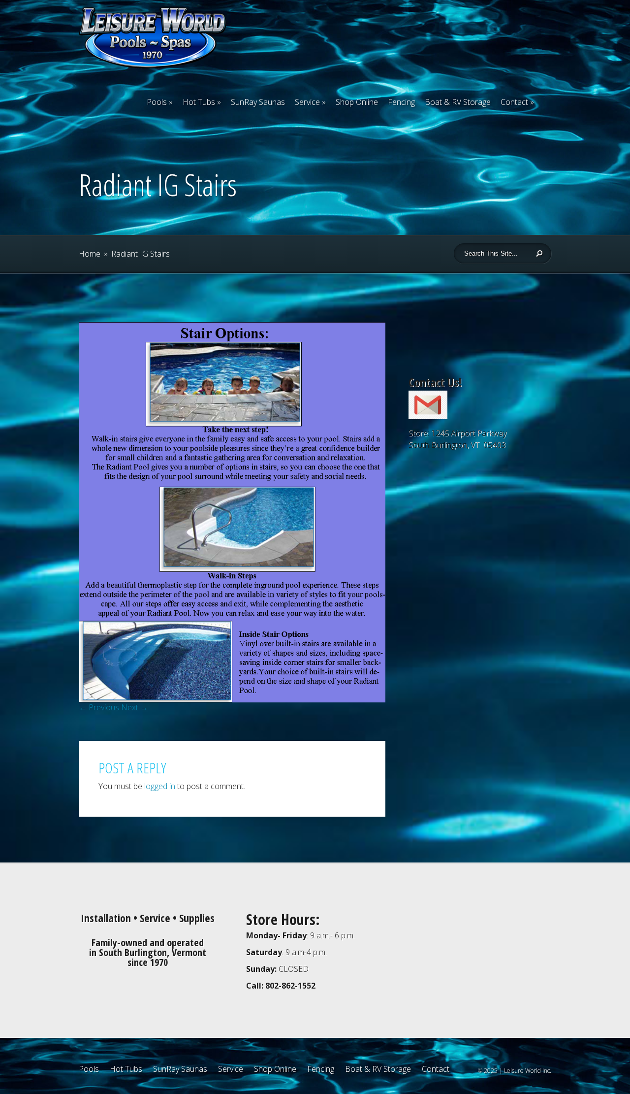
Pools (157, 102)
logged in (159, 786)
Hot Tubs (199, 102)
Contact (514, 102)
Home (89, 253)
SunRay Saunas (258, 102)
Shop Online (357, 102)
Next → (134, 707)
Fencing (401, 102)
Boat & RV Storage (458, 102)
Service (307, 102)
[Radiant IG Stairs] (232, 699)
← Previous (99, 707)
